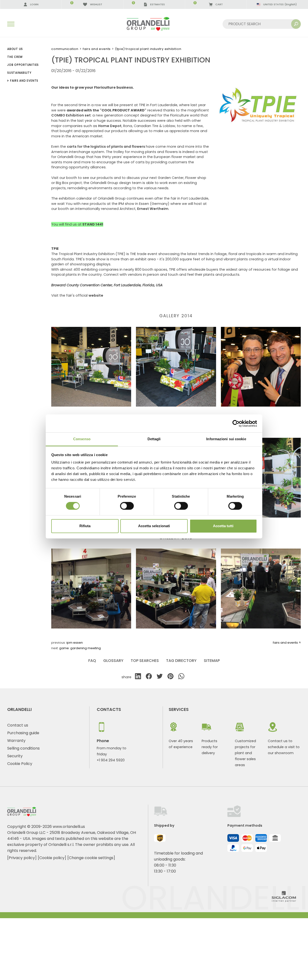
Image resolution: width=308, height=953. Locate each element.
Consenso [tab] (81, 439)
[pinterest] (170, 677)
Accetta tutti (223, 526)
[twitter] (160, 677)
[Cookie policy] (52, 858)
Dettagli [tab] (154, 439)
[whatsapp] (181, 677)
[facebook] (149, 677)
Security (15, 756)
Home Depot (110, 125)
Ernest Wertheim (152, 208)
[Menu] (10, 24)
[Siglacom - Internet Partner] (284, 901)
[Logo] (154, 24)
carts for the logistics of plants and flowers (106, 146)
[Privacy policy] (22, 858)
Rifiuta (84, 526)
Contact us (17, 725)
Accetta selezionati (154, 526)
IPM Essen (74, 643)
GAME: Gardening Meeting (80, 648)
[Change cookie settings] (91, 858)
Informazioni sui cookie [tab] (226, 439)
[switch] (127, 506)
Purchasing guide (23, 733)
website (96, 295)
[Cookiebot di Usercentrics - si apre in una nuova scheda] (236, 423)
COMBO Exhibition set (71, 115)
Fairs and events (97, 49)
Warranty (16, 740)
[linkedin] (138, 677)
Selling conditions (23, 748)
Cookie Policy (19, 763)
